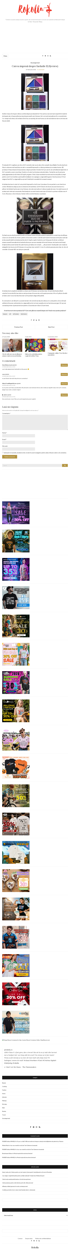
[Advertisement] (35, 39)
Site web (5, 446)
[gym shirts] (16, 908)
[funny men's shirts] (16, 597)
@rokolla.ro (8, 1050)
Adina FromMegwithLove (9, 383)
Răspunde (64, 365)
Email (4, 439)
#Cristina (46, 1060)
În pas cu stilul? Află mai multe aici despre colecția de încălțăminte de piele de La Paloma (40, 1141)
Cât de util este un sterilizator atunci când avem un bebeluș (12, 355)
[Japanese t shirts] (16, 965)
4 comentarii (40, 69)
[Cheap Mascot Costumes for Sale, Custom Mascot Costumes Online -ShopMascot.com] (26, 1040)
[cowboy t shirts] (16, 824)
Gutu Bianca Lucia (7, 365)
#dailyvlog (8, 1063)
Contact (20, 1238)
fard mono (24, 314)
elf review (16, 314)
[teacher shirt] (16, 654)
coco (3, 374)
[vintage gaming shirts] (16, 937)
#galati (53, 1060)
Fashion (4, 1090)
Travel (4, 1115)
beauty (5, 314)
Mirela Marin (5, 1145)
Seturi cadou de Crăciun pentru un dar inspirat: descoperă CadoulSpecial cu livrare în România (27, 1172)
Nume (4, 433)
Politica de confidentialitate (43, 1238)
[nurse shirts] (16, 880)
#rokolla (16, 1063)
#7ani (39, 1060)
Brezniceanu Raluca (7, 1153)
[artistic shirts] (16, 569)
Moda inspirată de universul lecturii (23, 1153)
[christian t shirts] (16, 1022)
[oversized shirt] (16, 625)
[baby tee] (16, 739)
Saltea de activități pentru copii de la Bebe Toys (33, 355)
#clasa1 (27, 1060)
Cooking (4, 1086)
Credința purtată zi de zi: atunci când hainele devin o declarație (18, 1190)
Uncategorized (35, 63)
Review (4, 1111)
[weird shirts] (16, 682)
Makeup (4, 1100)
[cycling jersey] (16, 795)
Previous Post (18, 327)
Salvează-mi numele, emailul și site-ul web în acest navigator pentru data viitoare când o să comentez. (35, 453)
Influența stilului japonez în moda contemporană (15, 1186)
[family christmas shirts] (16, 767)
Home (3, 1093)
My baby (4, 1104)
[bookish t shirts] (16, 710)
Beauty (4, 1083)
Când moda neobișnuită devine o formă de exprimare (16, 1179)
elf (10, 314)
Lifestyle (4, 1097)
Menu (5, 56)
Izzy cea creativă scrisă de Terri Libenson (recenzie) (23, 1145)
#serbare (33, 1060)
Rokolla (35, 1247)
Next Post (51, 327)
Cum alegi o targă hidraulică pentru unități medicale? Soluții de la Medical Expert (23, 1175)
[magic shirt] (16, 512)
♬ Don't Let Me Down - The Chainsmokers (20, 1067)
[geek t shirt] (16, 541)
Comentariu (6, 413)
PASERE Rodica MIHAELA (9, 1141)
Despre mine (28, 1238)
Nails (3, 1108)
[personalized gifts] (16, 993)
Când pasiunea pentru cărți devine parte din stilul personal (17, 1183)
